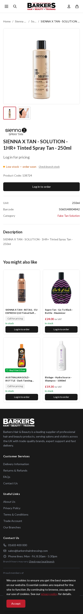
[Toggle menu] (6, 6)
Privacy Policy (11, 508)
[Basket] (77, 6)
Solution (33, 21)
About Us (9, 501)
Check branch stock (49, 166)
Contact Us (10, 483)
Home (7, 21)
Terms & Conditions (15, 514)
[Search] (15, 6)
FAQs (6, 477)
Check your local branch (41, 561)
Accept (16, 603)
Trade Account (12, 521)
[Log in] (69, 6)
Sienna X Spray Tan (21, 21)
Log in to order (41, 186)
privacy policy (49, 594)
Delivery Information (16, 464)
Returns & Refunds (15, 470)
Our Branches (12, 527)
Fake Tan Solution (69, 215)
